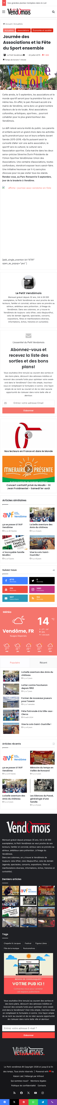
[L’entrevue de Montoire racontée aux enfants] (46, 901)
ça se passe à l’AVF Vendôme (12, 526)
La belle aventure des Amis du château (41, 526)
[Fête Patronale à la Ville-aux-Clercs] (11, 715)
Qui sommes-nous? (19, 1081)
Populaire (15, 662)
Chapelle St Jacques (12, 943)
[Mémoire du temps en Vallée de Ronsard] (42, 758)
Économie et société (42, 30)
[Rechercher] (53, 12)
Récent (43, 662)
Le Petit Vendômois (15, 55)
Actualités (18, 24)
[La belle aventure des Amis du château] (42, 515)
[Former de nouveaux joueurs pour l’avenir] (11, 702)
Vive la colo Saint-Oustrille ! (39, 553)
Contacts (42, 1085)
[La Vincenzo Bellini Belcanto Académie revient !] (46, 922)
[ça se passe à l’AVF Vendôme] (14, 515)
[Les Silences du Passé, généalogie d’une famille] (42, 786)
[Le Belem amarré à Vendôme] (28, 922)
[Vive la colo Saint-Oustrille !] (42, 542)
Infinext (40, 1076)
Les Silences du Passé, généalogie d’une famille (42, 798)
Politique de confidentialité (23, 1085)
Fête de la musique (11, 948)
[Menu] (3, 12)
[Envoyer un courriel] (24, 55)
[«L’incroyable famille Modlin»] (14, 542)
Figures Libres (41, 943)
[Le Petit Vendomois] (19, 11)
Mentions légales (38, 1081)
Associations (23, 30)
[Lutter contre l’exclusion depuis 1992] (11, 689)
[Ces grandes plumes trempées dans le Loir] (28, 912)
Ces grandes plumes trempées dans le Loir (27, 3)
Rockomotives (29, 948)
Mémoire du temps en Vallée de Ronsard (41, 769)
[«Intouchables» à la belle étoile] (10, 890)
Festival (28, 943)
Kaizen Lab (18, 1076)
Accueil (8, 24)
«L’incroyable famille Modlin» (13, 553)
